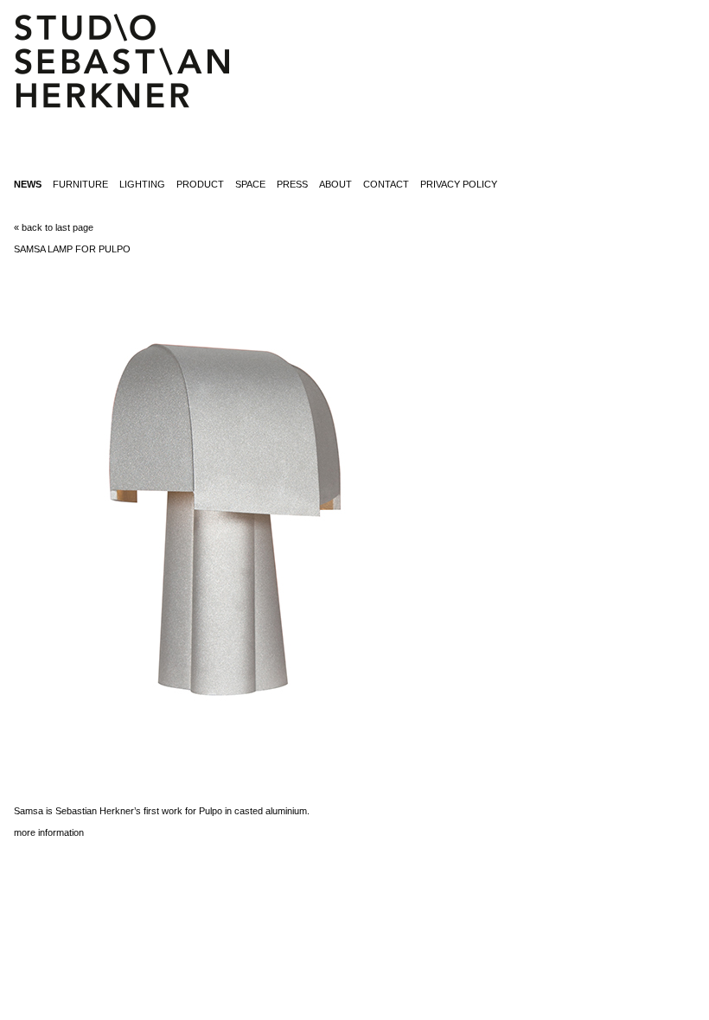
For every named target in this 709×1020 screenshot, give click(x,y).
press (292, 184)
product (200, 184)
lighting (142, 184)
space (250, 184)
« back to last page (53, 227)
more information (49, 832)
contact (386, 184)
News (28, 184)
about (335, 184)
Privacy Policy (458, 184)
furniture (80, 184)
